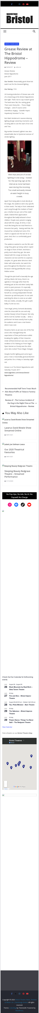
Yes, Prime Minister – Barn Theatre (21, 705)
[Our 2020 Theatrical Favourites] (13, 444)
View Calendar (7, 727)
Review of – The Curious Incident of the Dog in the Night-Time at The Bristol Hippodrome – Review (19, 403)
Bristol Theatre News (11, 44)
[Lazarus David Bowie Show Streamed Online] (19, 419)
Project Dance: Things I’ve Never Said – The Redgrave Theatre (21, 721)
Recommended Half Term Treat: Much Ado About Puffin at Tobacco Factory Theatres (20, 391)
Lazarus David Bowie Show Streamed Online (17, 429)
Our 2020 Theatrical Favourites (14, 451)
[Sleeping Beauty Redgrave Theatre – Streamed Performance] (17, 466)
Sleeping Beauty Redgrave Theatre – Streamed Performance (17, 474)
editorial (18, 67)
